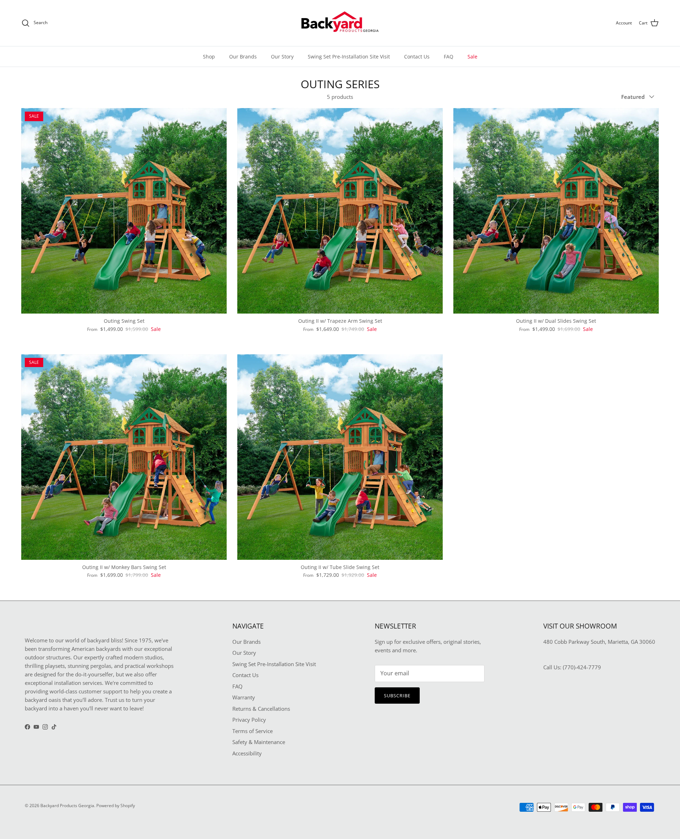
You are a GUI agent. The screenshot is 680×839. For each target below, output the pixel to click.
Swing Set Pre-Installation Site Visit (349, 56)
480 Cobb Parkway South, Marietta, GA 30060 (599, 641)
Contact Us (417, 56)
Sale (472, 56)
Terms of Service (252, 730)
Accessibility (247, 753)
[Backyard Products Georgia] (340, 23)
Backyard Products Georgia (67, 806)
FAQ (448, 56)
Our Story (282, 56)
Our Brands (243, 56)
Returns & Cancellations (261, 708)
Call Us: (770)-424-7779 (572, 667)
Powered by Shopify (115, 806)
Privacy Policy (249, 719)
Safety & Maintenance (258, 741)
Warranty (243, 697)
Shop (209, 56)
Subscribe (397, 695)
